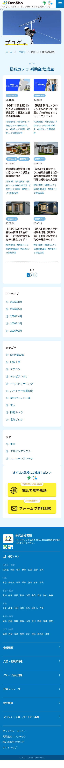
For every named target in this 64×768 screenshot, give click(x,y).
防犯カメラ (12, 95)
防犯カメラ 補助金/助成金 (16, 127)
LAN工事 (15, 362)
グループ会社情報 (13, 675)
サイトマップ (10, 747)
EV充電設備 (17, 354)
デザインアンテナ (20, 451)
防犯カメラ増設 (18, 129)
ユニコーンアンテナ (21, 458)
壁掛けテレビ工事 (20, 397)
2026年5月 (16, 309)
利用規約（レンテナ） (14, 736)
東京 (12, 444)
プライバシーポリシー (14, 731)
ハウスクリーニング (21, 383)
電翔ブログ (24, 159)
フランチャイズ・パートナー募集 (21, 717)
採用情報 (8, 703)
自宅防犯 (22, 121)
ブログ (22, 52)
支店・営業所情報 (13, 661)
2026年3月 (16, 323)
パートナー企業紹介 (21, 390)
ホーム (9, 52)
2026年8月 (16, 301)
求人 (12, 405)
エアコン (15, 369)
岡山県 (10, 181)
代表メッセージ (11, 689)
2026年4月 (16, 316)
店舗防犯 (11, 121)
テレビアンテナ (19, 376)
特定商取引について (13, 742)
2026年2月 (16, 330)
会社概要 (8, 647)
